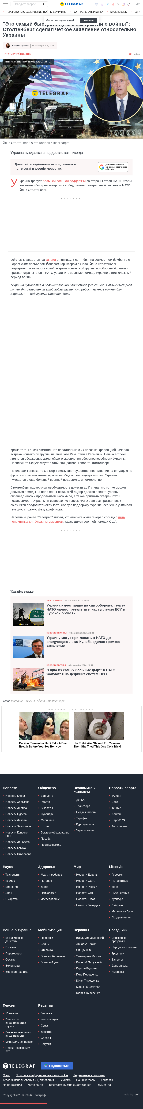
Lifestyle (116, 867)
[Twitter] (118, 4)
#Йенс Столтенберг (51, 700)
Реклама (65, 1080)
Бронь (45, 943)
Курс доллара (85, 824)
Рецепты (45, 1005)
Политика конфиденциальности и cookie (42, 1075)
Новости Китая (85, 899)
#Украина (17, 700)
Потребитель (120, 880)
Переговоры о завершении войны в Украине (36, 11)
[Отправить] (44, 4)
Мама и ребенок (51, 874)
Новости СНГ (85, 892)
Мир (77, 867)
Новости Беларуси (88, 905)
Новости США (85, 880)
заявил (51, 259)
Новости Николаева (18, 854)
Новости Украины (57, 633)
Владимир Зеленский (90, 937)
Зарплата (47, 795)
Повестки (47, 937)
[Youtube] (113, 4)
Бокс (115, 801)
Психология (48, 892)
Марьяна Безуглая (88, 986)
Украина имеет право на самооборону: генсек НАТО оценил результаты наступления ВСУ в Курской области (86, 609)
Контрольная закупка (88, 11)
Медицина (47, 820)
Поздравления (121, 917)
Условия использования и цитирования (28, 1080)
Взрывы (10, 947)
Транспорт (83, 806)
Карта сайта (35, 1084)
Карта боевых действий (14, 939)
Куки (70, 20)
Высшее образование (55, 832)
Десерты (46, 1031)
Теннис (116, 808)
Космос (10, 880)
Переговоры (13, 953)
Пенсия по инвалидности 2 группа (15, 1023)
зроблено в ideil (130, 1095)
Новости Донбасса (17, 841)
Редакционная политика (89, 1075)
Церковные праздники (119, 939)
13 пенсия (11, 1013)
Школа (45, 826)
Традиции (118, 953)
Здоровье (46, 867)
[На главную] (71, 4)
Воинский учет (50, 962)
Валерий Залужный (89, 962)
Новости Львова (16, 820)
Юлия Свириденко (88, 993)
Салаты (46, 1037)
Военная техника (16, 971)
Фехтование (119, 826)
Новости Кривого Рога (16, 834)
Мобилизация (50, 930)
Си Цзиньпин (84, 950)
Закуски (46, 1044)
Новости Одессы (16, 814)
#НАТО (30, 700)
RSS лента (104, 1084)
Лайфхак (117, 905)
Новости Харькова (17, 801)
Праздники (118, 930)
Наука (8, 867)
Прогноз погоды (51, 844)
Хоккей (116, 814)
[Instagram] (123, 4)
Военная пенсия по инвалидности (18, 1034)
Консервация (49, 1019)
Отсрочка (47, 950)
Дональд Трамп (86, 943)
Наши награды (85, 1080)
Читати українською (17, 54)
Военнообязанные (53, 956)
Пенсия (9, 1005)
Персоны (81, 930)
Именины (118, 971)
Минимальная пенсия (19, 1041)
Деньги (80, 800)
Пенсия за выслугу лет (17, 1049)
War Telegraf (54, 600)
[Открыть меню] (5, 4)
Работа (45, 801)
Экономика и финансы (85, 790)
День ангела (119, 965)
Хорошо (89, 20)
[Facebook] (96, 4)
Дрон (8, 892)
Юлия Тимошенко (87, 980)
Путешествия (120, 892)
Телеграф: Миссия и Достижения (70, 1084)
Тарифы (81, 818)
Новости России (86, 886)
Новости (10, 788)
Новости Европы (56, 665)
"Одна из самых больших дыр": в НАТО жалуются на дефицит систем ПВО (81, 672)
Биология (11, 886)
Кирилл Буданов (86, 968)
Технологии (12, 874)
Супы (44, 1025)
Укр (138, 4)
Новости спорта (122, 788)
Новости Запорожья (18, 826)
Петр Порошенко (87, 974)
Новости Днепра (16, 808)
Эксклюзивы (118, 11)
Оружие (10, 959)
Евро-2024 (118, 820)
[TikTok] (128, 4)
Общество (47, 788)
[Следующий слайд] (139, 12)
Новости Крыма (15, 848)
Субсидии (47, 814)
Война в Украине (17, 930)
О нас (6, 1075)
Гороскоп (117, 874)
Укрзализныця (85, 830)
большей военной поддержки (64, 181)
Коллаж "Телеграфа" (54, 143)
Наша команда (12, 1084)
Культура (117, 899)
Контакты (107, 1080)
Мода (115, 886)
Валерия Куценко (20, 46)
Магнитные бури (122, 911)
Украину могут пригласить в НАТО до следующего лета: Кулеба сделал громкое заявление (83, 641)
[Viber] (102, 4)
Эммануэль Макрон (88, 956)
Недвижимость (86, 812)
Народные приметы (124, 947)
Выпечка (46, 1013)
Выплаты (47, 808)
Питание (46, 880)
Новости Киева (15, 795)
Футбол (116, 795)
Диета (44, 886)
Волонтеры (12, 965)
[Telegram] (108, 4)
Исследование (50, 899)
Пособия (46, 838)
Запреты (117, 959)
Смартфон (12, 899)
